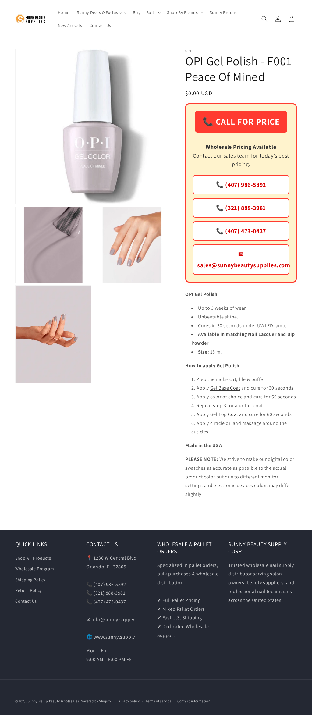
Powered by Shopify (95, 701)
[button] (146, 12)
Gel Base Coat (225, 388)
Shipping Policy (30, 579)
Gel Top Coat (224, 414)
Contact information (193, 701)
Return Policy (28, 590)
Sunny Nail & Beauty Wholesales (53, 701)
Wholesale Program (34, 568)
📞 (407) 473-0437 (241, 231)
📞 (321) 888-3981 (241, 208)
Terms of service (158, 701)
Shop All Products (33, 558)
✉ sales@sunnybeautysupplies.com (243, 259)
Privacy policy (128, 701)
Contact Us (26, 601)
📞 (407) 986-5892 (241, 185)
